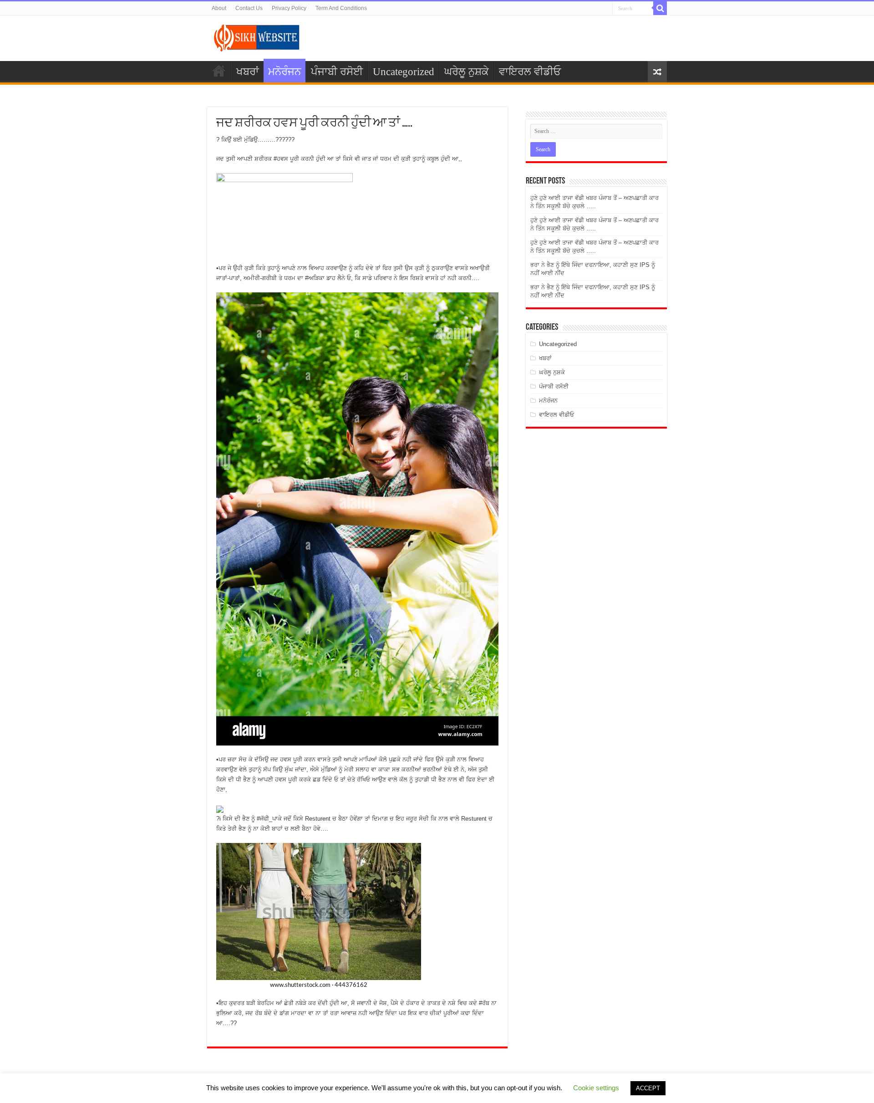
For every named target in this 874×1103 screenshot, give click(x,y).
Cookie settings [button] (596, 1088)
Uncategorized (403, 71)
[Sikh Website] (257, 36)
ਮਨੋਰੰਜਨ (284, 71)
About (219, 8)
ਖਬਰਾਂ (247, 71)
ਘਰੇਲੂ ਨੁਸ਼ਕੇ (466, 71)
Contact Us (249, 8)
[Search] (660, 8)
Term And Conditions (341, 8)
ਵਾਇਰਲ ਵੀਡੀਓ (530, 71)
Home (219, 70)
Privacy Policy (289, 8)
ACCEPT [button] (648, 1088)
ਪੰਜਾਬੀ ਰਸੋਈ (337, 71)
